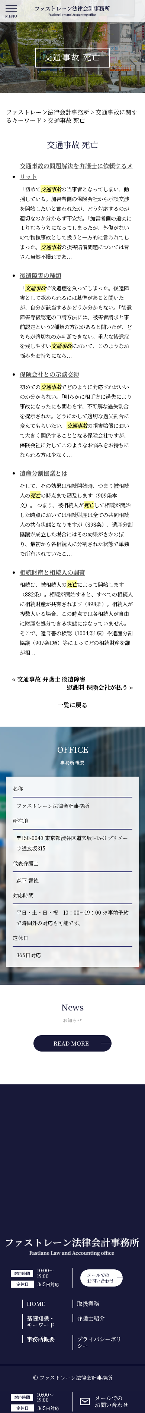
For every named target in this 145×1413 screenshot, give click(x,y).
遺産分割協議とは (43, 473)
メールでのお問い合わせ (111, 1401)
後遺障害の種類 (40, 275)
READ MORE (71, 1043)
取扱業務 (88, 1303)
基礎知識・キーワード (41, 1321)
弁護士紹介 (91, 1318)
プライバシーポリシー (99, 1342)
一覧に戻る (72, 705)
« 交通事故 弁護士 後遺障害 (49, 679)
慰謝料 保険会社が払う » (100, 687)
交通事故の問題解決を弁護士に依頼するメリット (76, 171)
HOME (36, 1303)
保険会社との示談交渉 (49, 374)
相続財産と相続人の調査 (52, 572)
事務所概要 (41, 1339)
